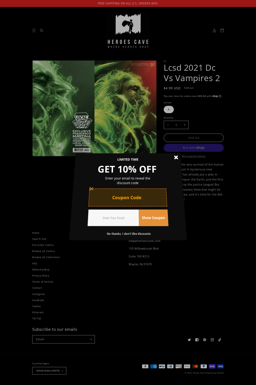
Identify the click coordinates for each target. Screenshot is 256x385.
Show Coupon (151, 213)
